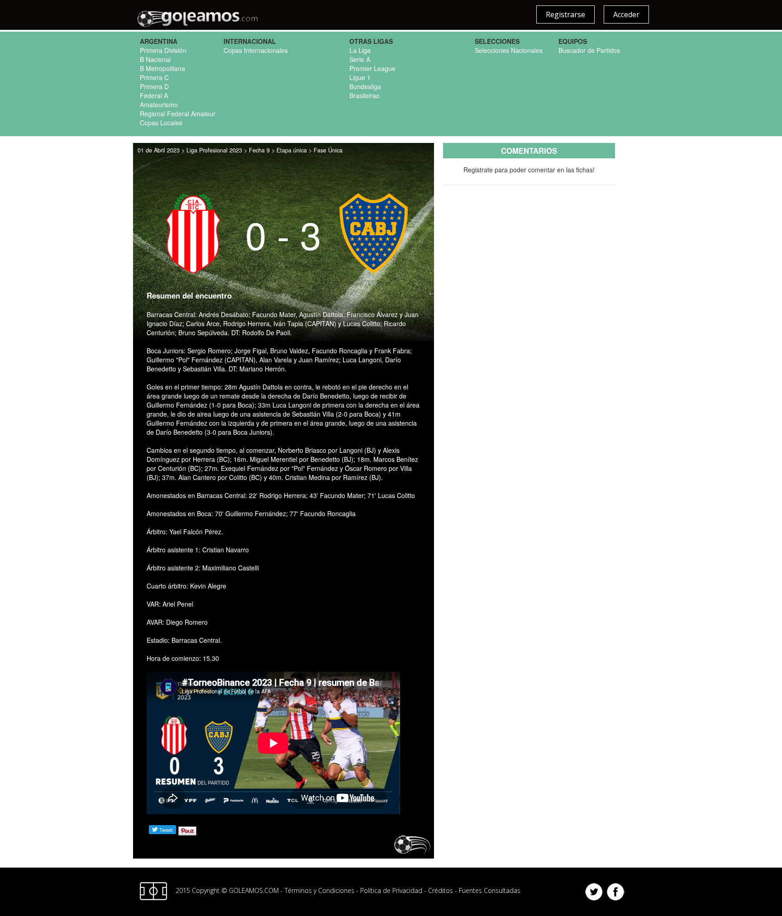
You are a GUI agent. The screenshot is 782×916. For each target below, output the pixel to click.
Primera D (154, 86)
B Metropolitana (162, 68)
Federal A (154, 95)
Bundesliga (365, 86)
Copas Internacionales (256, 50)
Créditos (440, 890)
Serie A (359, 59)
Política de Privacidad (391, 890)
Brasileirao (364, 95)
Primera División (163, 50)
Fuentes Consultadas (489, 890)
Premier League (372, 68)
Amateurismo (159, 104)
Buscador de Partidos (589, 50)
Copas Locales (161, 122)
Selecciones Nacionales (509, 50)
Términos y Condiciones (319, 890)
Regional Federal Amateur (177, 113)
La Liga (360, 50)
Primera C (154, 77)
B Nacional (155, 59)
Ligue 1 (360, 77)
